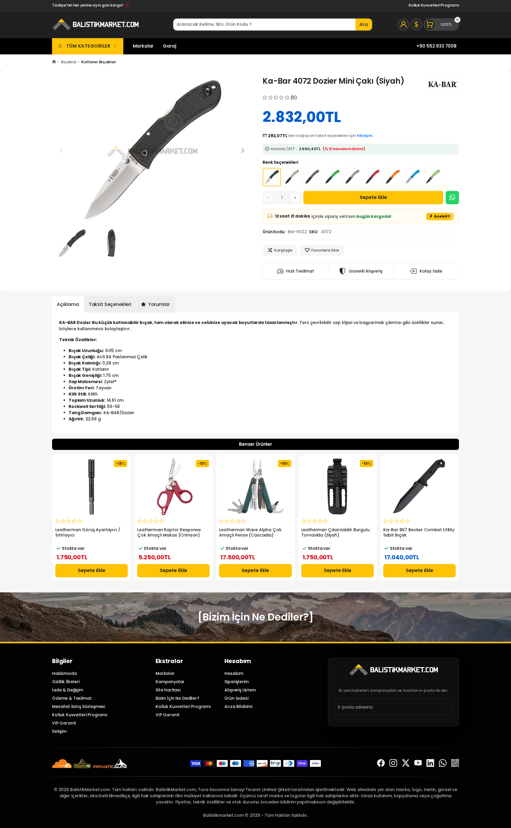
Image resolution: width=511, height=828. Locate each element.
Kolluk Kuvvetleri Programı (434, 5)
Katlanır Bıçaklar (98, 62)
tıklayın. (365, 135)
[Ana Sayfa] (54, 62)
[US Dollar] (416, 24)
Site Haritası (168, 690)
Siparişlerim (236, 682)
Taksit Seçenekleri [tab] (110, 304)
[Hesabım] (403, 24)
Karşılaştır (283, 250)
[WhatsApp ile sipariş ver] (452, 197)
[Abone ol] (441, 707)
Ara (363, 24)
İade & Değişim (67, 690)
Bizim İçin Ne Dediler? (177, 698)
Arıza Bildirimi (238, 706)
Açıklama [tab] (68, 304)
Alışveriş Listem (240, 690)
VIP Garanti (64, 723)
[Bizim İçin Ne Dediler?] (255, 617)
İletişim (59, 731)
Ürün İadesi (236, 698)
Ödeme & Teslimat (72, 698)
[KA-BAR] (442, 84)
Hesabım (233, 673)
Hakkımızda (64, 673)
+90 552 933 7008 (436, 46)
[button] (243, 150)
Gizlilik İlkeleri (65, 682)
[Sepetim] (441, 24)
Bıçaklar (69, 62)
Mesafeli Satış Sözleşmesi (78, 706)
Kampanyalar (170, 682)
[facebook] (381, 763)
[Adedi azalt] (268, 197)
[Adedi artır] (295, 197)
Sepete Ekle (373, 197)
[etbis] (455, 763)
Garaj (169, 46)
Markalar (143, 46)
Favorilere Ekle (325, 250)
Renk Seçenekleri (280, 162)
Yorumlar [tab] (158, 304)
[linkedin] (430, 763)
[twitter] (406, 763)
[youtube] (418, 763)
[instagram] (393, 763)
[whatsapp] (443, 763)
